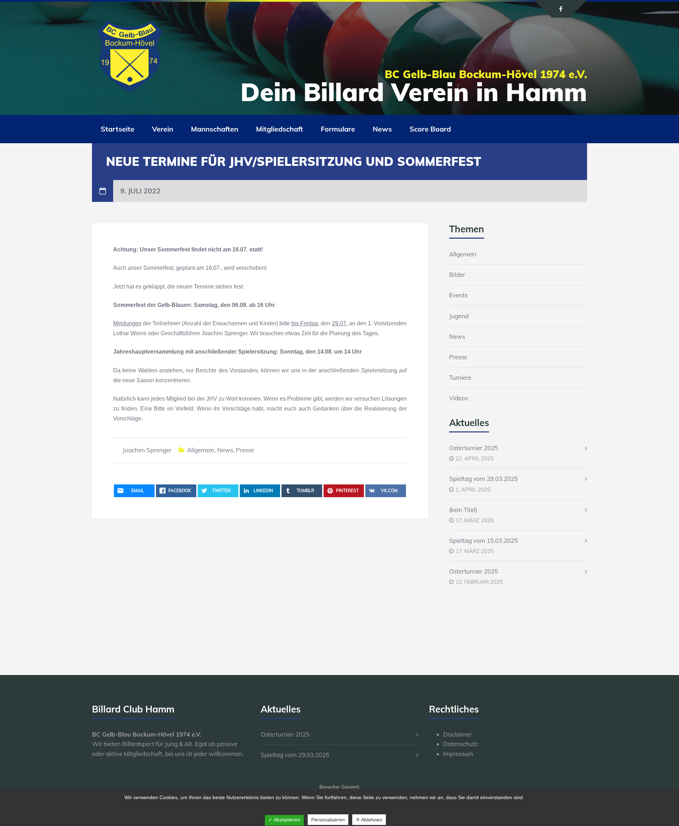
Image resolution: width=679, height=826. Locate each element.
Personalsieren (328, 819)
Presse (245, 450)
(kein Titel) (463, 509)
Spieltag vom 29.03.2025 (483, 478)
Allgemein (200, 450)
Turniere (460, 377)
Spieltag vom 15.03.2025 (483, 540)
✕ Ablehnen (369, 819)
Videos (458, 398)
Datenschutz (460, 744)
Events (458, 295)
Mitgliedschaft (279, 128)
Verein (162, 128)
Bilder (457, 274)
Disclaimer (457, 734)
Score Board (430, 128)
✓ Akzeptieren (284, 819)
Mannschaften (214, 128)
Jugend (459, 316)
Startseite (117, 128)
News (382, 128)
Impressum (458, 753)
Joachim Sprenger (147, 450)
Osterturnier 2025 (473, 448)
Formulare (338, 128)
